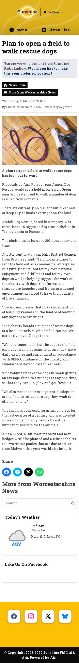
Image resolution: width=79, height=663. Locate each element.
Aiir (53, 657)
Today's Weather (22, 517)
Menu (21, 29)
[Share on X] (28, 472)
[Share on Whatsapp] (39, 472)
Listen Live (59, 29)
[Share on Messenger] (17, 472)
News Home (17, 85)
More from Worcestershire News (32, 92)
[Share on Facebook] (6, 472)
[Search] (72, 503)
